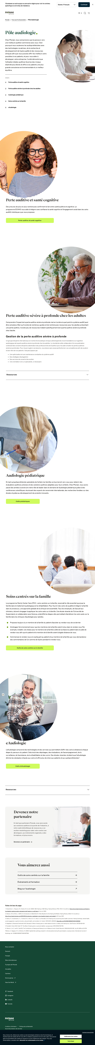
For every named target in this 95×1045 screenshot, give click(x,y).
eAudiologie (12, 107)
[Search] (85, 13)
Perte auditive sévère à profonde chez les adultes (24, 88)
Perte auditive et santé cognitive (18, 82)
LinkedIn (9, 999)
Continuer (84, 5)
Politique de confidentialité (26, 1026)
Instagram (10, 995)
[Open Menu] (89, 13)
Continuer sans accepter (88, 1032)
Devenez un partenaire (22, 842)
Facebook (10, 991)
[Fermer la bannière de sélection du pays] (93, 4)
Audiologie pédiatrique (15, 95)
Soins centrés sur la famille (17, 101)
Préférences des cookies (70, 1036)
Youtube (9, 1004)
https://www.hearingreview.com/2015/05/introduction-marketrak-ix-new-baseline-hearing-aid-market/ (30, 916)
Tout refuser (71, 1041)
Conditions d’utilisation (11, 1026)
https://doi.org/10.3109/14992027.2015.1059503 (68, 921)
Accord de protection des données (13, 1028)
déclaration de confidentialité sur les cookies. (31, 1040)
